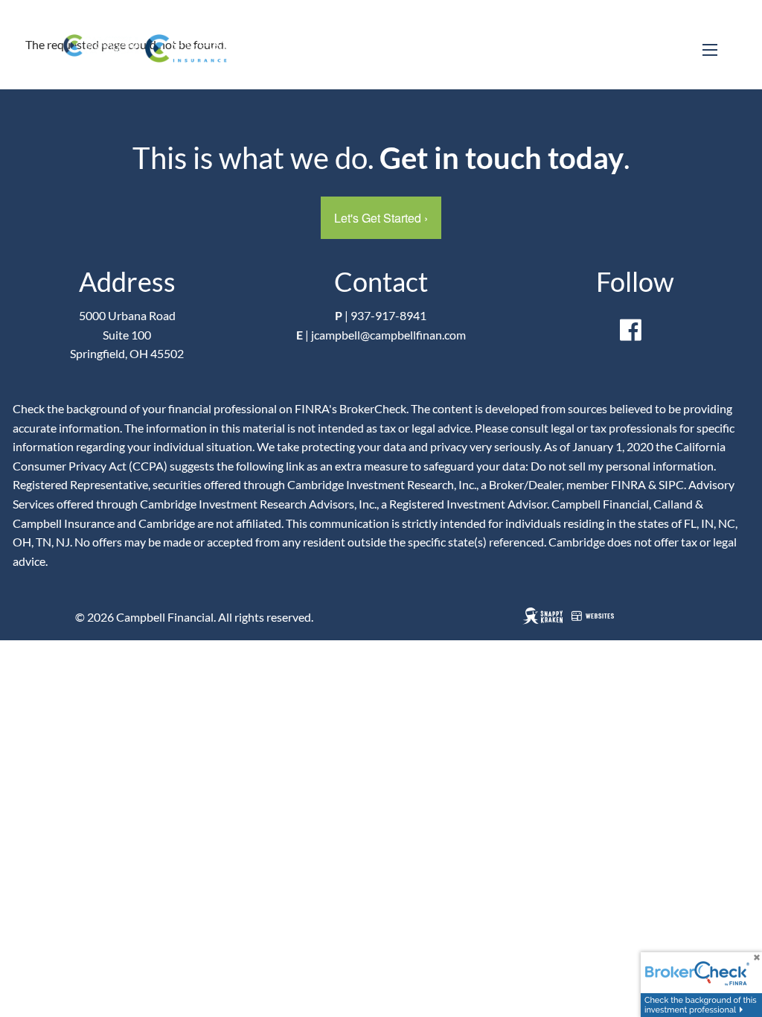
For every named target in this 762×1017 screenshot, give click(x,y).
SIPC (671, 484)
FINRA (628, 484)
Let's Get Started (381, 217)
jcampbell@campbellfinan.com (388, 335)
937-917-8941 (388, 315)
